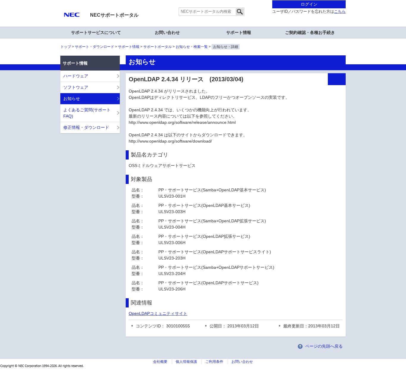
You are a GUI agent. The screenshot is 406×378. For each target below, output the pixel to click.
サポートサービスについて (96, 32)
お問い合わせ (167, 32)
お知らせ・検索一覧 (192, 47)
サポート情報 (128, 47)
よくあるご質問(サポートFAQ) (87, 112)
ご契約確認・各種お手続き (310, 32)
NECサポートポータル (114, 15)
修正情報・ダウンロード (86, 127)
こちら (340, 12)
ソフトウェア (75, 87)
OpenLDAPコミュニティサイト (158, 313)
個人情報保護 (186, 362)
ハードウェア (75, 76)
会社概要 (160, 362)
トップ (65, 47)
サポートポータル (157, 47)
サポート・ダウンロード (94, 47)
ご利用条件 (214, 362)
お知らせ (71, 98)
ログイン (309, 4)
